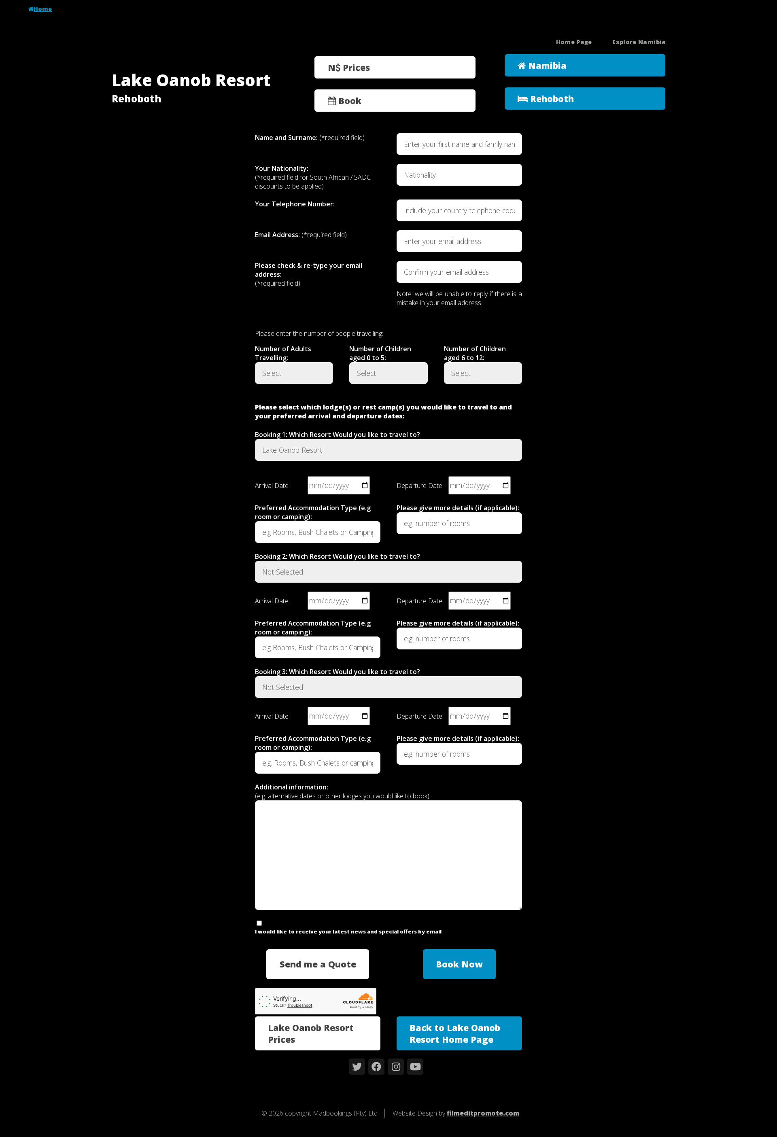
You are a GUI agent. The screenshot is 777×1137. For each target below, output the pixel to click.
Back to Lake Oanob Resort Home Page (455, 1033)
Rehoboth (551, 98)
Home (43, 9)
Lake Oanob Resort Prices (311, 1033)
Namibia (546, 65)
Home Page (574, 42)
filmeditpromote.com (483, 1113)
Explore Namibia (639, 42)
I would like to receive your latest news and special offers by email (348, 931)
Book (348, 100)
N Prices (349, 67)
